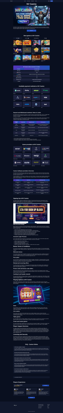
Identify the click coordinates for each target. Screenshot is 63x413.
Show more (31, 397)
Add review (45, 385)
